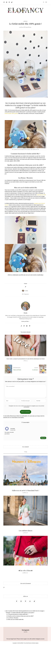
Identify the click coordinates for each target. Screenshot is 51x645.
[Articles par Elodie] (23, 290)
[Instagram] (6, 2)
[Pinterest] (9, 2)
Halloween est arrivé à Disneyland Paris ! (25, 490)
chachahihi (12, 428)
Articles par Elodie (25, 321)
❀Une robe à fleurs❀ (25, 570)
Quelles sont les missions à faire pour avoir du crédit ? (21, 616)
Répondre (43, 437)
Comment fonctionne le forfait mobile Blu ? (18, 614)
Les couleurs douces (25, 530)
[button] (6, 348)
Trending (25, 451)
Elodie (27, 290)
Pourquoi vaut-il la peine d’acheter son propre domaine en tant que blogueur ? (25, 358)
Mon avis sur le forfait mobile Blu (16, 619)
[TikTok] (11, 2)
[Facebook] (16, 601)
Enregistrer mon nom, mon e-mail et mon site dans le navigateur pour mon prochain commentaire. (26, 406)
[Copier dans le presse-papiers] (25, 286)
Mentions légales (35, 643)
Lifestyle (25, 21)
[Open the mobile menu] (46, 2)
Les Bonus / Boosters (13, 617)
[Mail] (29, 601)
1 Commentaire (26, 294)
